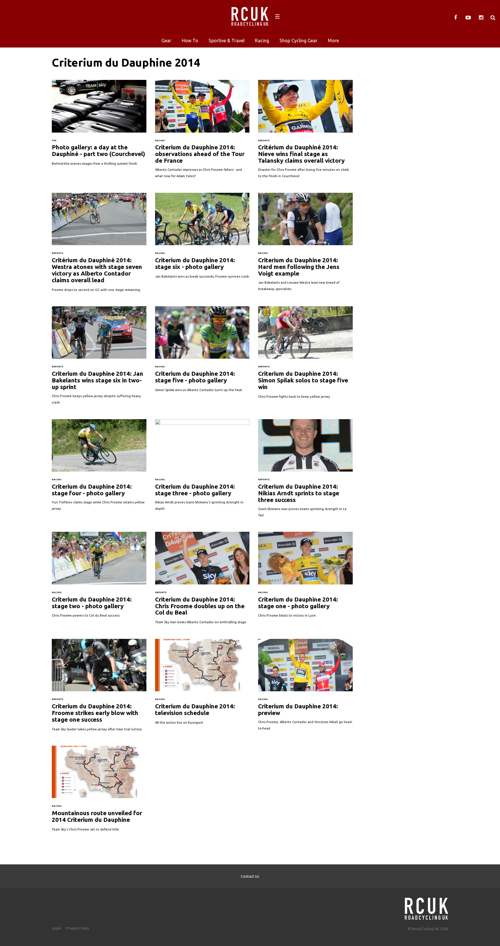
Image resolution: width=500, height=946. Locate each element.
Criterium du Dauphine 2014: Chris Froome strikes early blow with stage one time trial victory (99, 688)
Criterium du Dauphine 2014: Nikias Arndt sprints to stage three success (305, 471)
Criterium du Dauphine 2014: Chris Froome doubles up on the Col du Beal (202, 581)
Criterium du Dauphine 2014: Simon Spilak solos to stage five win (305, 355)
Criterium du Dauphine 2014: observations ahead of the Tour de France (202, 132)
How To (190, 40)
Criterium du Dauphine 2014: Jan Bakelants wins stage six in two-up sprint (99, 358)
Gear (166, 40)
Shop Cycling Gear (298, 40)
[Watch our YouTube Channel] (468, 18)
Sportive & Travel (227, 40)
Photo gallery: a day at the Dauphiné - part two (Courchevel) (99, 125)
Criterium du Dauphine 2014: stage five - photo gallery (202, 352)
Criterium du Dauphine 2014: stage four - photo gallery (99, 468)
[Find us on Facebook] (455, 18)
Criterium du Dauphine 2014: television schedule (202, 684)
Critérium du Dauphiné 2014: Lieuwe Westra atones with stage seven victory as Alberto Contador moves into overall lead (99, 245)
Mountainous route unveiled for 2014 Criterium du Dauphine (99, 791)
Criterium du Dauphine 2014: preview (305, 687)
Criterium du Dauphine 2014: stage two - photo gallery (99, 577)
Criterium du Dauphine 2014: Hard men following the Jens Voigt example (305, 245)
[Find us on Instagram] (481, 18)
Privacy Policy (77, 928)
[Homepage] (426, 907)
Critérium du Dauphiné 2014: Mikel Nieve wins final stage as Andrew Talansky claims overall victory (305, 132)
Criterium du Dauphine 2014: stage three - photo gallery (202, 468)
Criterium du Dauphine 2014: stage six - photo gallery (202, 238)
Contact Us (250, 876)
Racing (262, 40)
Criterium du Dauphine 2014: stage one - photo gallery (305, 577)
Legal (56, 928)
